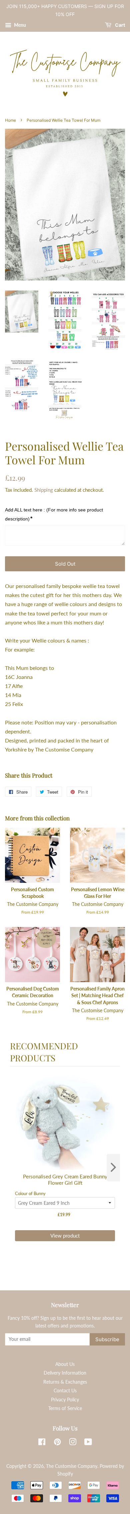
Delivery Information (65, 1373)
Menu (19, 25)
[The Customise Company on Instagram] (72, 1443)
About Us (65, 1364)
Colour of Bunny (30, 1193)
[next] (113, 1167)
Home (10, 120)
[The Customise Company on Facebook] (42, 1443)
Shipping (43, 490)
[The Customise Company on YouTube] (88, 1443)
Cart (119, 25)
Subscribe (107, 1339)
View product (65, 1236)
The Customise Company (71, 1466)
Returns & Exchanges (65, 1382)
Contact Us (65, 1390)
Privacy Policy (65, 1399)
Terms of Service (65, 1408)
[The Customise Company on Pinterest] (57, 1443)
